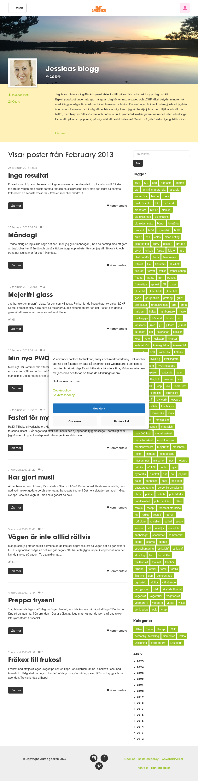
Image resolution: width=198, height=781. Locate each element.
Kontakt (143, 768)
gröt (174, 305)
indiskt (170, 318)
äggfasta (166, 183)
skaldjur (159, 528)
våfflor (154, 582)
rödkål (145, 514)
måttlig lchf (162, 420)
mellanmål (179, 447)
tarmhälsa (164, 555)
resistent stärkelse (170, 508)
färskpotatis (142, 257)
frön (160, 277)
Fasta (149, 629)
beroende (169, 203)
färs (181, 250)
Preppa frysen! (31, 600)
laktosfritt (166, 372)
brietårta (173, 223)
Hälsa (138, 629)
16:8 (137, 183)
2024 (138, 667)
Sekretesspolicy (148, 759)
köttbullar (164, 352)
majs (171, 413)
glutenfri (140, 291)
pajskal (182, 474)
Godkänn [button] (99, 408)
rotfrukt (170, 514)
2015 (138, 721)
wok (154, 609)
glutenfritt (171, 291)
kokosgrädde (161, 345)
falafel (171, 250)
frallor (162, 271)
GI (13, 319)
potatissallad (142, 501)
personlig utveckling (170, 487)
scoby (179, 521)
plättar (149, 494)
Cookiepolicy (62, 390)
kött (152, 352)
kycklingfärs (171, 359)
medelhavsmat (166, 440)
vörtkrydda (141, 609)
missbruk (158, 460)
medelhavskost (144, 440)
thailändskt (141, 562)
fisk (149, 264)
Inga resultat (28, 175)
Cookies (129, 759)
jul (160, 325)
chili (148, 237)
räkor (179, 501)
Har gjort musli (31, 477)
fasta (156, 257)
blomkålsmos (143, 216)
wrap (164, 609)
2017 (138, 709)
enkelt (149, 250)
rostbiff (157, 514)
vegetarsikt (141, 603)
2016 (138, 715)
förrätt (151, 271)
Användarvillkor (172, 759)
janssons (140, 325)
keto (147, 338)
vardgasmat (142, 589)
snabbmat (158, 535)
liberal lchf (180, 386)
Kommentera (118, 205)
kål (151, 332)
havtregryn (141, 318)
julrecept (140, 332)
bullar (138, 237)
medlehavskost (144, 447)
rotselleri (155, 521)
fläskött (139, 271)
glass (173, 284)
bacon (155, 196)
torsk (163, 569)
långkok (155, 379)
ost (165, 474)
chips (157, 237)
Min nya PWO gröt (36, 358)
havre (182, 311)
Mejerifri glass (30, 294)
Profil (20, 95)
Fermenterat (158, 643)
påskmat (177, 481)
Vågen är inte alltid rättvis (49, 537)
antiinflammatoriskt (154, 189)
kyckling (155, 359)
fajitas (160, 250)
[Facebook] (104, 758)
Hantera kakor (160, 768)
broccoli (139, 230)
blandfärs (140, 210)
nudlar (163, 467)
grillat (180, 298)
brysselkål (164, 230)
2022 (138, 679)
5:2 (146, 183)
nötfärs (139, 467)
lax (179, 379)
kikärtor (172, 338)
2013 (138, 732)
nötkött (151, 467)
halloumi (140, 311)
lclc (168, 386)
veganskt (140, 596)
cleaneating (142, 244)
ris (136, 514)
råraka (139, 508)
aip (136, 189)
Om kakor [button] (74, 421)
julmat (182, 325)
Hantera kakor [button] (123, 421)
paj (172, 474)
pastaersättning (144, 487)
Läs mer (60, 133)
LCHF (15, 562)
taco (151, 555)
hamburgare (167, 311)
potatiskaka (176, 494)
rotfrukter (140, 521)
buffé (177, 230)
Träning (139, 575)
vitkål (181, 603)
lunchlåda (151, 406)
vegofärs (157, 603)
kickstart (159, 338)
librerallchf (172, 393)
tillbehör (139, 569)
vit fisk (170, 603)
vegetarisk (156, 596)
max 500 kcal (143, 433)
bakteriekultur (143, 203)
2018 (138, 703)
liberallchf (155, 393)
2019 (138, 697)
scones (139, 528)
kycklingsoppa (166, 365)
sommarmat (176, 535)
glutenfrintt (155, 291)
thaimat (156, 562)
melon (138, 454)
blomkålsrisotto (144, 223)
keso (138, 338)
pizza (138, 494)
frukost (171, 277)
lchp (159, 386)
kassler (177, 332)
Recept (161, 629)
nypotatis (140, 474)
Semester (169, 636)
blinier (154, 210)
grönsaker (141, 305)
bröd (151, 230)
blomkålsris (162, 216)
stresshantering (144, 548)
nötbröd (182, 460)
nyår (174, 467)
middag (150, 454)
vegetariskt (173, 596)
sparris (150, 542)
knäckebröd (142, 345)
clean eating (172, 237)
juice (152, 325)
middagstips (167, 454)
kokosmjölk (180, 345)
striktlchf (178, 548)
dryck (138, 250)
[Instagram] (94, 758)
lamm (180, 372)
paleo (138, 481)
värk (156, 589)
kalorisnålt (163, 332)
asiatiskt (174, 189)
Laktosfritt (176, 643)
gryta (184, 305)
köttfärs (178, 352)
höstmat (157, 318)
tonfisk (152, 569)
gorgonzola (152, 298)
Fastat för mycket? (37, 417)
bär (157, 203)
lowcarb (175, 399)
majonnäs (158, 413)
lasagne (168, 379)
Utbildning (141, 643)
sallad (168, 521)
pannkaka (152, 481)
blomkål (166, 210)
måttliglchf (167, 426)
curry (156, 244)
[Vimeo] (99, 766)
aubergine (141, 196)
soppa (138, 542)
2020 (138, 691)
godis (138, 298)
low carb (161, 399)
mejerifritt (163, 447)
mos (171, 460)
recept (150, 508)
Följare (15, 101)
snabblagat (141, 535)
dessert (167, 244)
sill (149, 528)
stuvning (140, 555)
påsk (164, 481)
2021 (138, 685)
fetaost (139, 264)
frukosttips (141, 284)
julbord (170, 325)
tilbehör (169, 562)
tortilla (174, 569)
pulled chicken (163, 501)
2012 (138, 738)
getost (155, 284)
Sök (138, 163)
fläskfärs (160, 264)
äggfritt (180, 183)
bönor (160, 223)
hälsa (152, 311)
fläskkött (175, 264)
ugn (150, 575)
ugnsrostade (164, 575)
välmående (169, 582)
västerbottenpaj (172, 589)
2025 (138, 661)
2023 (138, 673)
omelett (154, 474)
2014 (138, 727)
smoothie (173, 528)
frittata (150, 277)
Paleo (182, 636)
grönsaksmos (159, 305)
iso (179, 318)
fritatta (139, 277)
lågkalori (152, 372)
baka (166, 196)
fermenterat (170, 257)
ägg (154, 183)
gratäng (168, 298)
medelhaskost (163, 433)
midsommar (142, 460)
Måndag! (22, 235)
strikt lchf (163, 548)
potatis (161, 494)
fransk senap (178, 271)
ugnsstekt (141, 582)
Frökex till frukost (34, 659)
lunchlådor (167, 406)
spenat (163, 542)
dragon (180, 244)
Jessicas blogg (72, 68)
